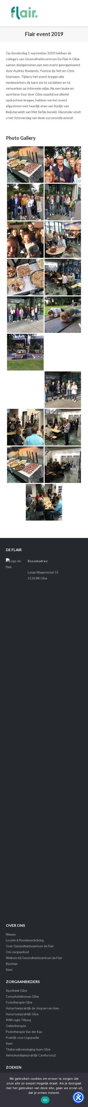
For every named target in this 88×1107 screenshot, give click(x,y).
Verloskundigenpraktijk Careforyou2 (31, 1055)
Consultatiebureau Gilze (22, 996)
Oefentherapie (16, 1026)
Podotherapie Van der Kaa (24, 1032)
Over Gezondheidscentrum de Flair (30, 946)
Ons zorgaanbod (17, 952)
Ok (45, 1100)
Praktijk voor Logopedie (22, 1037)
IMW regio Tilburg (18, 1020)
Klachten (12, 964)
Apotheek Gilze (16, 990)
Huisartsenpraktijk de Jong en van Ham (32, 1008)
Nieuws (11, 934)
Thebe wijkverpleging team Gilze (28, 1049)
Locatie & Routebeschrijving (25, 940)
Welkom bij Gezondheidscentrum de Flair (34, 958)
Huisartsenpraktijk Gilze (22, 1014)
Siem (9, 970)
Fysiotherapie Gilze (19, 1002)
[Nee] (82, 1089)
